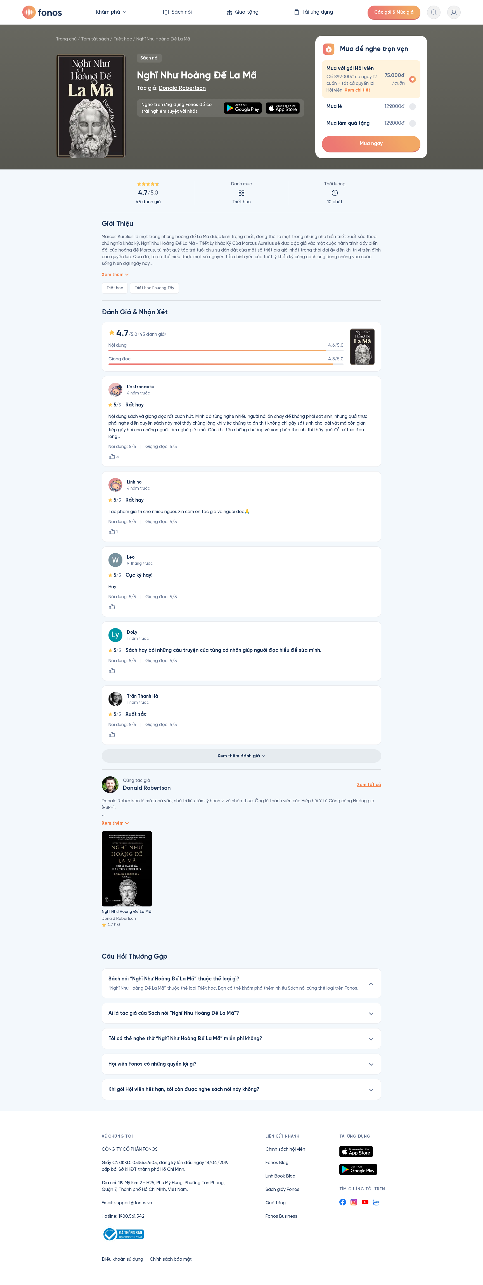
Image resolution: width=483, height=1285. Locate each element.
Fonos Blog (277, 1162)
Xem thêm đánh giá (238, 755)
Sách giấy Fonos (282, 1189)
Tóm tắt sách (95, 39)
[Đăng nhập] (454, 12)
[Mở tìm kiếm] (434, 12)
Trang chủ (66, 39)
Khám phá (108, 12)
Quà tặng (276, 1202)
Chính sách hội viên (285, 1149)
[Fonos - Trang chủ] (42, 12)
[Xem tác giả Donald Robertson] (110, 784)
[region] (241, 193)
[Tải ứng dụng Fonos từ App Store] (356, 1151)
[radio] (371, 79)
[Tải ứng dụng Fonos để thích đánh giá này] (111, 607)
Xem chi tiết (357, 90)
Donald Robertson (182, 88)
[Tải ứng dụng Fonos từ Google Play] (358, 1169)
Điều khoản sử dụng (122, 1259)
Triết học (122, 39)
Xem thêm (113, 274)
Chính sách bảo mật (171, 1259)
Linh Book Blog (280, 1176)
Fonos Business (281, 1216)
